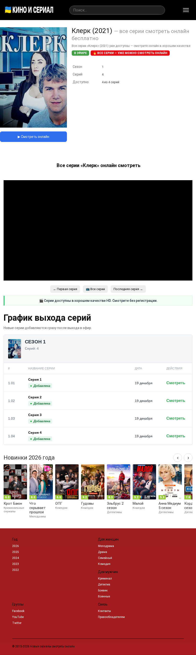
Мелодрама (106, 546)
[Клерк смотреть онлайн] (33, 126)
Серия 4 (35, 432)
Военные (104, 596)
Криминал (105, 578)
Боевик (103, 590)
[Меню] (186, 10)
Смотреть (175, 383)
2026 (15, 546)
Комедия (104, 564)
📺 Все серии (95, 289)
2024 (15, 558)
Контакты (104, 611)
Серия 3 (35, 415)
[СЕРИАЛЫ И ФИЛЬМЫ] (29, 10)
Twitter (17, 623)
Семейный (105, 558)
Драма (102, 552)
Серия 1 (35, 379)
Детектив (104, 584)
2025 (15, 552)
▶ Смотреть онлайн (33, 137)
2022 (15, 570)
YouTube (18, 617)
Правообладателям (111, 617)
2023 (15, 564)
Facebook (18, 611)
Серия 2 (35, 397)
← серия (65, 289)
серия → (128, 289)
